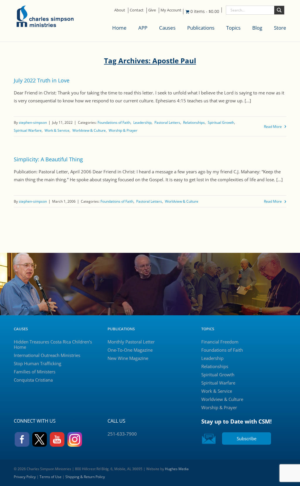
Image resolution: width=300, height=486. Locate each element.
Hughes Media (177, 468)
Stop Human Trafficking (37, 363)
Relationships (194, 122)
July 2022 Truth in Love (41, 80)
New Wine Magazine (128, 358)
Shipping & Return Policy (85, 476)
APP (142, 27)
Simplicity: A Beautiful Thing (48, 159)
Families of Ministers (34, 372)
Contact (137, 10)
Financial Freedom (219, 342)
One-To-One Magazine (130, 350)
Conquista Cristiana (33, 380)
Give (152, 10)
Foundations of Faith (114, 122)
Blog (257, 27)
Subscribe (246, 438)
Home (119, 27)
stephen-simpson (33, 122)
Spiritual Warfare (28, 130)
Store (280, 27)
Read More (273, 126)
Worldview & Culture (89, 130)
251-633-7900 (122, 434)
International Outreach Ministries (47, 355)
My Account (171, 10)
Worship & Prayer (123, 130)
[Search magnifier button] (279, 10)
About (119, 10)
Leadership (142, 122)
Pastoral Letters (167, 122)
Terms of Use (51, 476)
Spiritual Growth (221, 122)
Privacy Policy (25, 476)
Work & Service (57, 130)
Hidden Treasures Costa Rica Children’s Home (53, 344)
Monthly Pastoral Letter (131, 342)
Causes (167, 27)
